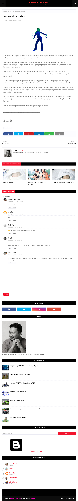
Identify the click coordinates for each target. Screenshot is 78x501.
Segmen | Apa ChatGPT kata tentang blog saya (25, 366)
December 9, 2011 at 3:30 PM (15, 240)
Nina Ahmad (13, 464)
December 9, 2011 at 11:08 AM (15, 201)
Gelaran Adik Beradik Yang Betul (20, 374)
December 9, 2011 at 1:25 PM (15, 227)
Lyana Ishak (12, 253)
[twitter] (24, 309)
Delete (14, 207)
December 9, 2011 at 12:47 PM (15, 214)
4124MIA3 (12, 473)
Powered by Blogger (36, 451)
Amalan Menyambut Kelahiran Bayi (63, 182)
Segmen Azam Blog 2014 (18, 391)
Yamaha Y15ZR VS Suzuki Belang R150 (22, 383)
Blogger (33, 498)
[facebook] (9, 309)
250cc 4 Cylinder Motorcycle (19, 400)
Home (5, 11)
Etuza (11, 468)
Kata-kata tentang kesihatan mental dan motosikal (25, 409)
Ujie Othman (13, 482)
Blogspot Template (15, 498)
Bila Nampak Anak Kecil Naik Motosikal (37, 183)
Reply (10, 207)
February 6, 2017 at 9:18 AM (15, 255)
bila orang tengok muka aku (18, 417)
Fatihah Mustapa (14, 199)
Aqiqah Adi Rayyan (9, 182)
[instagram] (39, 309)
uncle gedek (13, 477)
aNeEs (10, 212)
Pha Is (6, 21)
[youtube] (54, 309)
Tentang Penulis (69, 498)
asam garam (11, 11)
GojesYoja (11, 225)
